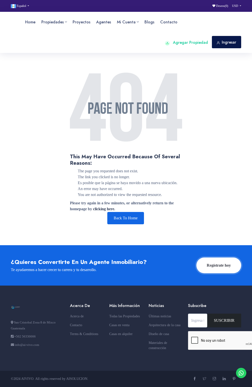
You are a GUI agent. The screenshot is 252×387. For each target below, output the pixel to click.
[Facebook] (195, 379)
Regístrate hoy (219, 265)
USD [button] (235, 6)
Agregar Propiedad (190, 42)
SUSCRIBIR (224, 320)
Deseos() (221, 6)
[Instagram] (215, 379)
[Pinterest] (234, 379)
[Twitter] (205, 379)
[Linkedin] (224, 379)
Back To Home (126, 218)
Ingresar (229, 42)
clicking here (103, 209)
